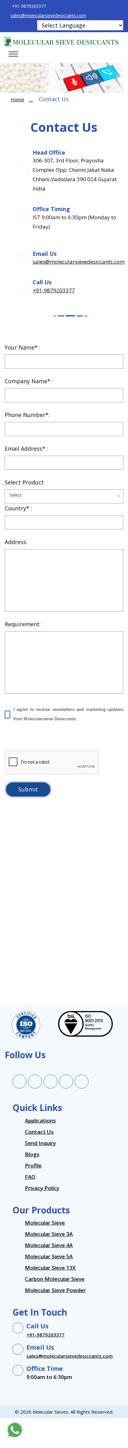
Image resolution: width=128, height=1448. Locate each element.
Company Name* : (29, 381)
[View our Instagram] (66, 1082)
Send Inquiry (40, 1143)
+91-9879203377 (54, 290)
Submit (28, 789)
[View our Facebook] (19, 1082)
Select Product (24, 482)
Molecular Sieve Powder (55, 1290)
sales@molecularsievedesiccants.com (48, 15)
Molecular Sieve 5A (49, 1256)
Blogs (32, 1154)
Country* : (18, 508)
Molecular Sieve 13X (50, 1267)
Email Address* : (26, 448)
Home (17, 99)
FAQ (30, 1176)
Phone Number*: (27, 415)
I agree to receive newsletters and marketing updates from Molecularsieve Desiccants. (68, 714)
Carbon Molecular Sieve (55, 1278)
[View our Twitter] (35, 1082)
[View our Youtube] (81, 1082)
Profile (33, 1165)
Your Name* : (22, 347)
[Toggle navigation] (13, 54)
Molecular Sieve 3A (49, 1233)
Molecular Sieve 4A (49, 1245)
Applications (40, 1120)
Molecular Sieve (45, 1222)
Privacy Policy (42, 1188)
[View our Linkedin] (50, 1082)
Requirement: (23, 624)
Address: (16, 542)
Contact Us (39, 1131)
